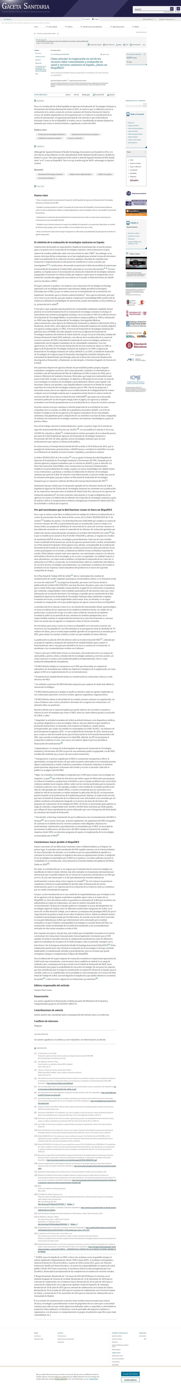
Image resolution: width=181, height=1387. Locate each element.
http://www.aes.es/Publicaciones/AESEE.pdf (60, 1083)
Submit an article (133, 236)
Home (3, 23)
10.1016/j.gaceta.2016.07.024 (61, 54)
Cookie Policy (93, 1379)
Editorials (131, 123)
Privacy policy (116, 1362)
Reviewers (131, 239)
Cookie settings (61, 1379)
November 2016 (9, 23)
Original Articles (133, 125)
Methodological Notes (135, 134)
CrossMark (133, 170)
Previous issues (62, 1336)
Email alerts (142, 1336)
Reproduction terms (117, 1355)
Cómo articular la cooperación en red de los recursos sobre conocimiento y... (32, 23)
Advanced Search (169, 12)
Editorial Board (148, 19)
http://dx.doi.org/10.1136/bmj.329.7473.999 (51, 1204)
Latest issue (37, 1336)
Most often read (38, 1339)
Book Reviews (132, 142)
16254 (132, 57)
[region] (90, 1376)
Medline (69, 1204)
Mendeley (133, 173)
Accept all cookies (130, 1374)
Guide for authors (134, 233)
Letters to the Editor (134, 140)
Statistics (133, 177)
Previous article (42, 33)
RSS (145, 1339)
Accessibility (115, 1365)
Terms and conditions (118, 1358)
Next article (52, 33)
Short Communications (135, 128)
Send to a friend (135, 163)
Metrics (9, 19)
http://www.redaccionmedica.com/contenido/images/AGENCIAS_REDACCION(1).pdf (72, 1160)
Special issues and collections (66, 1339)
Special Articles (133, 131)
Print (131, 160)
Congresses (61, 1342)
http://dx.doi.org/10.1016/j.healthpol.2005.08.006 (52, 1224)
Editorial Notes (133, 137)
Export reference (109, 44)
